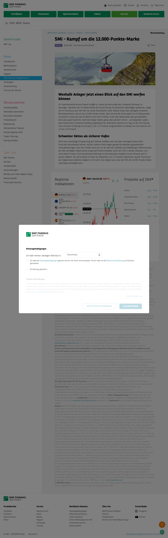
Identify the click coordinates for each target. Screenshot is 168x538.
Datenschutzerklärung (115, 261)
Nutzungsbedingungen (48, 261)
